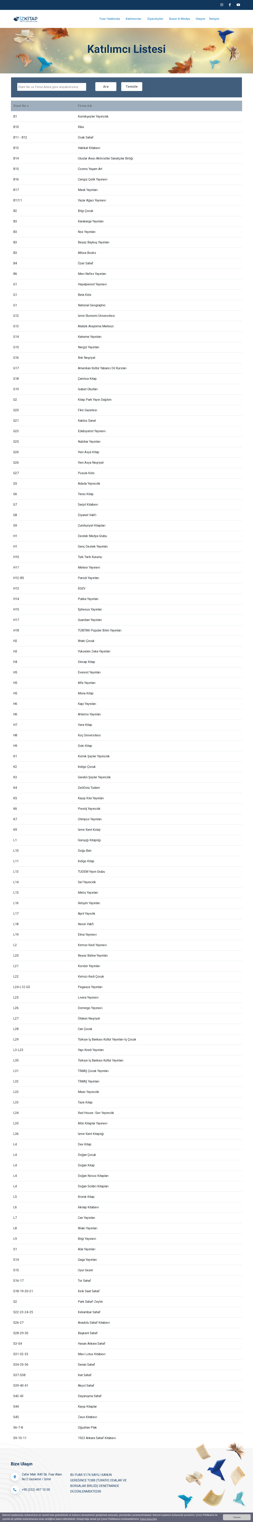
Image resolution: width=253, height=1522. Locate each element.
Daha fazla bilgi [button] (148, 1519)
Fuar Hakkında (110, 19)
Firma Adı (85, 106)
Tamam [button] (237, 1517)
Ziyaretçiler (155, 19)
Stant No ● (21, 106)
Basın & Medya (180, 19)
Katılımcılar (134, 19)
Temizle (132, 86)
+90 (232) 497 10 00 (36, 1490)
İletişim (214, 19)
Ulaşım (200, 19)
